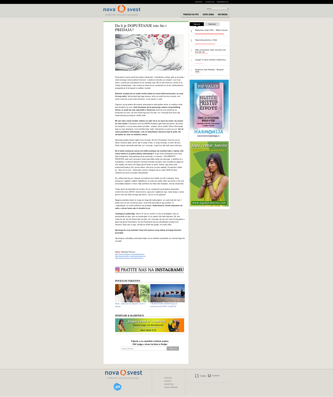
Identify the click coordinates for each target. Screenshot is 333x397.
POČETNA (168, 378)
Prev (116, 293)
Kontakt (199, 2)
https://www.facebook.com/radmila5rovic (129, 258)
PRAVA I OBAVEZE (171, 387)
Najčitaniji (212, 24)
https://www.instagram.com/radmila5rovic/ (129, 254)
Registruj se (222, 2)
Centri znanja (208, 14)
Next (183, 293)
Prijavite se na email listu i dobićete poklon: (150, 341)
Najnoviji (197, 24)
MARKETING (169, 384)
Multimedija (223, 14)
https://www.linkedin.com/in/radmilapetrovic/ (130, 256)
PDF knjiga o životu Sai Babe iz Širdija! (150, 344)
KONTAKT (167, 381)
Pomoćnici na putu (191, 14)
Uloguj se (209, 2)
